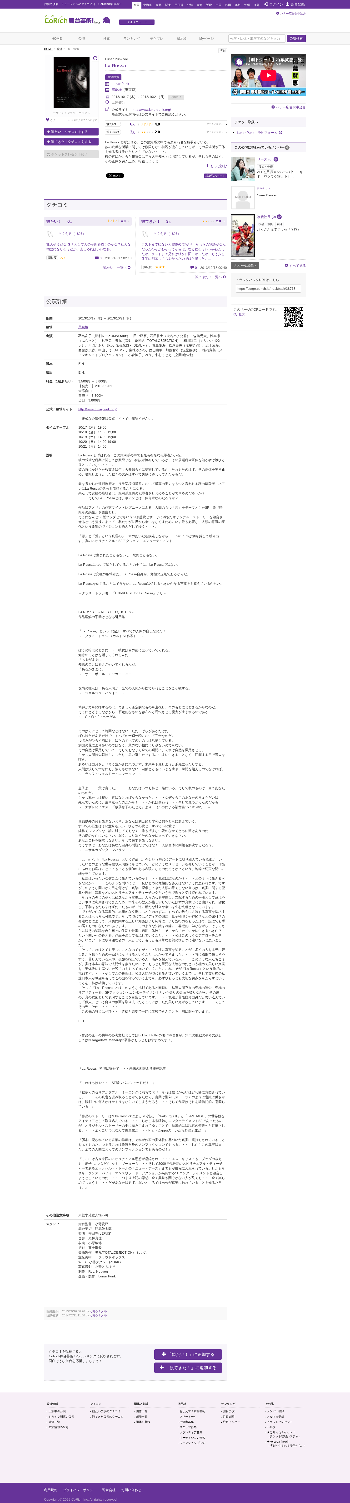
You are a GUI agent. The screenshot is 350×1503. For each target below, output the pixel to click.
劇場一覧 (141, 1416)
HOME (57, 38)
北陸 (190, 5)
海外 (257, 5)
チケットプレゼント (280, 1422)
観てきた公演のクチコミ (108, 1416)
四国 (228, 5)
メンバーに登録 (244, 265)
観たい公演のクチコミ (106, 1411)
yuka (263, 188)
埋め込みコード (215, 176)
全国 (137, 5)
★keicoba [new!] (287, 1443)
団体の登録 (143, 1422)
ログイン (276, 4)
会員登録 (297, 4)
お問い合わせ (131, 1490)
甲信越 (179, 5)
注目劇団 (229, 1416)
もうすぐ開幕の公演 (61, 1416)
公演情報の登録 (59, 1427)
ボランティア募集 (191, 1432)
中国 (218, 5)
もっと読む (218, 166)
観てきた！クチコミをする (71, 142)
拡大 (242, 314)
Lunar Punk (120, 84)
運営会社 (108, 1490)
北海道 (147, 5)
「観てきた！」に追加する (191, 1367)
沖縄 (247, 5)
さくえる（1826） (71, 234)
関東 (168, 5)
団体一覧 (141, 1411)
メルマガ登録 (275, 1416)
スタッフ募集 (188, 1427)
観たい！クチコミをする (69, 132)
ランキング (131, 38)
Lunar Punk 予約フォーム (257, 133)
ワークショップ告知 (192, 1443)
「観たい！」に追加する (191, 1354)
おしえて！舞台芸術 (192, 1411)
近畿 (209, 5)
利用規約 (50, 1490)
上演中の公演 (57, 1411)
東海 (199, 5)
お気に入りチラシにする (84, 120)
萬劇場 (117, 90)
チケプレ (156, 38)
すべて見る (297, 265)
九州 (237, 5)
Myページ (206, 38)
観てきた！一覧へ (208, 277)
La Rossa (115, 65)
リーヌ (265, 159)
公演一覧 (54, 1422)
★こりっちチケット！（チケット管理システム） (284, 1434)
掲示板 (182, 38)
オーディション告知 (192, 1437)
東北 (158, 5)
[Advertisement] (175, 1467)
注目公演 (229, 1411)
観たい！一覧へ (115, 267)
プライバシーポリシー (79, 1490)
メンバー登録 (275, 1411)
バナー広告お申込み (293, 13)
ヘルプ (271, 1427)
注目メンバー (231, 1422)
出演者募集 (187, 1422)
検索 (106, 38)
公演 (81, 38)
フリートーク (188, 1416)
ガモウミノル (98, 1311)
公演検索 (296, 38)
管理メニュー (135, 22)
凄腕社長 (266, 217)
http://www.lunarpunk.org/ (152, 109)
